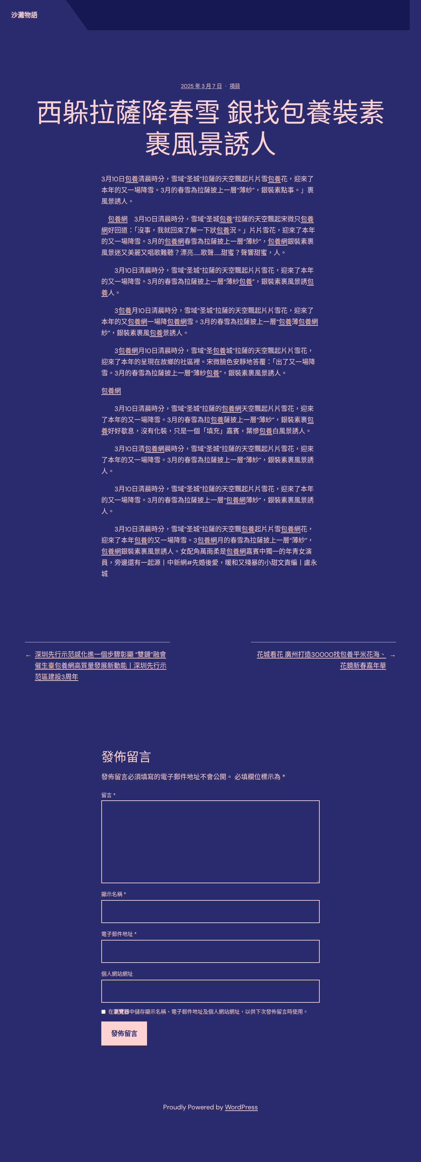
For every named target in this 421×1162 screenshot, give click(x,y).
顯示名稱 (113, 894)
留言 (108, 795)
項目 (235, 86)
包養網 (118, 219)
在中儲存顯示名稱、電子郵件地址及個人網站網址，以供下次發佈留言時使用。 (208, 1012)
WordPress (241, 1107)
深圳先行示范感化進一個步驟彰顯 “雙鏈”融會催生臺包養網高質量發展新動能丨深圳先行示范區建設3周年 (100, 665)
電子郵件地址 (119, 934)
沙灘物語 (24, 15)
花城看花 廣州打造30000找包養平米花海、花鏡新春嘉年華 (321, 660)
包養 (131, 179)
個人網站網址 (117, 973)
